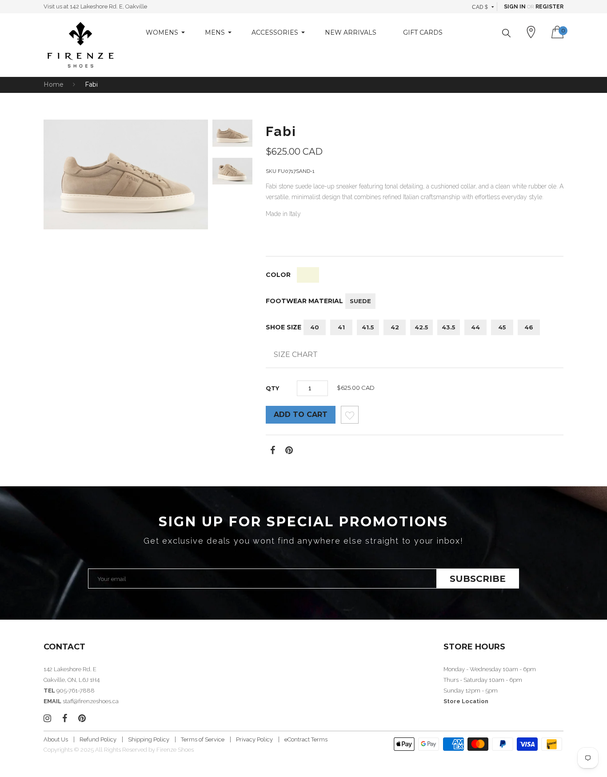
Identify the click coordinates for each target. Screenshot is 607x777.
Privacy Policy (254, 739)
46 (528, 327)
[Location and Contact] (531, 32)
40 (314, 327)
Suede (360, 300)
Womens (162, 32)
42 (395, 327)
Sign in (515, 7)
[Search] (506, 33)
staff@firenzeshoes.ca (91, 701)
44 (475, 327)
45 (502, 327)
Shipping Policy (148, 739)
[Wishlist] (349, 417)
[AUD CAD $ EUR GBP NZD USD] (483, 6)
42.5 (421, 327)
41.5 (368, 327)
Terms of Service (202, 739)
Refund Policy (98, 739)
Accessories (275, 32)
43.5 (448, 327)
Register (549, 7)
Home (54, 84)
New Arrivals (350, 32)
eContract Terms (305, 739)
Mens (215, 32)
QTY (272, 388)
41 (341, 327)
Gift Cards (423, 32)
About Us (56, 739)
